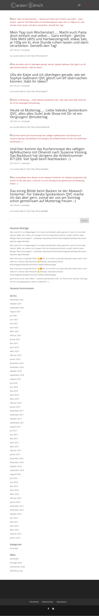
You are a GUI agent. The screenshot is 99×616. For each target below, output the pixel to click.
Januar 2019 (15, 359)
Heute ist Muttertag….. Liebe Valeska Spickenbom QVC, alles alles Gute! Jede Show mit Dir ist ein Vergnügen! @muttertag (48, 113)
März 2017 (14, 446)
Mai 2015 (14, 522)
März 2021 (14, 331)
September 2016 (17, 470)
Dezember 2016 (16, 458)
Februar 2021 (15, 335)
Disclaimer (34, 602)
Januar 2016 (15, 502)
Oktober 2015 (16, 514)
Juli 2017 (13, 430)
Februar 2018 (15, 403)
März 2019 (14, 351)
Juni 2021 (14, 319)
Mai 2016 (14, 486)
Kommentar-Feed (17, 567)
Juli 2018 (13, 383)
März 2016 (14, 494)
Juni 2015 (14, 518)
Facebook (26, 50)
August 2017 (15, 426)
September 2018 (17, 375)
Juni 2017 (14, 434)
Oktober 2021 (16, 303)
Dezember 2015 (16, 506)
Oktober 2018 (16, 371)
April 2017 (14, 442)
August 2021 (15, 311)
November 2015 (17, 510)
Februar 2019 (15, 355)
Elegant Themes (45, 612)
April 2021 (14, 327)
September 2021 (17, 307)
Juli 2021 (13, 315)
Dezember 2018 (16, 363)
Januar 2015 (15, 538)
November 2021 (17, 299)
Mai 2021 (14, 323)
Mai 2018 (14, 391)
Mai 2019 (14, 343)
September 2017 (17, 422)
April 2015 (14, 526)
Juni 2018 (14, 387)
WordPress (63, 612)
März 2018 (14, 399)
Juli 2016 (13, 478)
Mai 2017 (14, 438)
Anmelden (14, 559)
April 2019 (14, 347)
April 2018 (14, 395)
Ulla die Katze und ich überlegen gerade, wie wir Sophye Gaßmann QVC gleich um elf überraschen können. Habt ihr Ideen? (48, 78)
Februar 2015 (15, 534)
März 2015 (14, 530)
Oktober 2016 (16, 466)
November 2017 (17, 415)
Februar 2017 (15, 450)
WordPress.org (16, 570)
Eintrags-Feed (16, 563)
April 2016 (14, 490)
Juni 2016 (14, 482)
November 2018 (17, 367)
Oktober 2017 (16, 418)
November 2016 (17, 462)
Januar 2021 (15, 339)
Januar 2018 (15, 407)
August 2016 (15, 474)
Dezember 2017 (16, 411)
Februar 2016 (15, 498)
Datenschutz (47, 602)
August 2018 (15, 379)
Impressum (61, 602)
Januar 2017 (15, 454)
